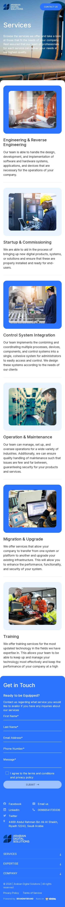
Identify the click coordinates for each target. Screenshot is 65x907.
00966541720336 (49, 810)
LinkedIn (14, 810)
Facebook (15, 804)
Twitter (13, 816)
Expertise (10, 863)
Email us (43, 804)
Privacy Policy (11, 892)
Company (10, 873)
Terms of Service (32, 892)
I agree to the (32, 775)
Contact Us (51, 7)
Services (10, 854)
